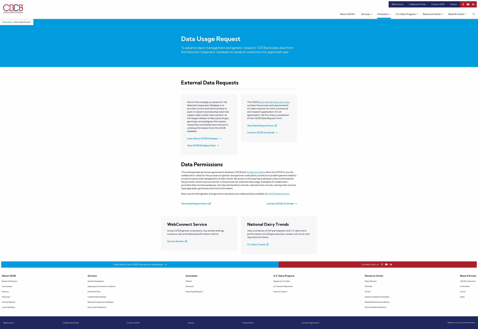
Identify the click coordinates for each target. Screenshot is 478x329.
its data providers (255, 172)
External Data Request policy (274, 102)
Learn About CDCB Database (202, 138)
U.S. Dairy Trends (256, 244)
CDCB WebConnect (278, 193)
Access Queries (175, 241)
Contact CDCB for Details (261, 132)
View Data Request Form (260, 125)
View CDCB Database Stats (201, 145)
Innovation (7, 22)
